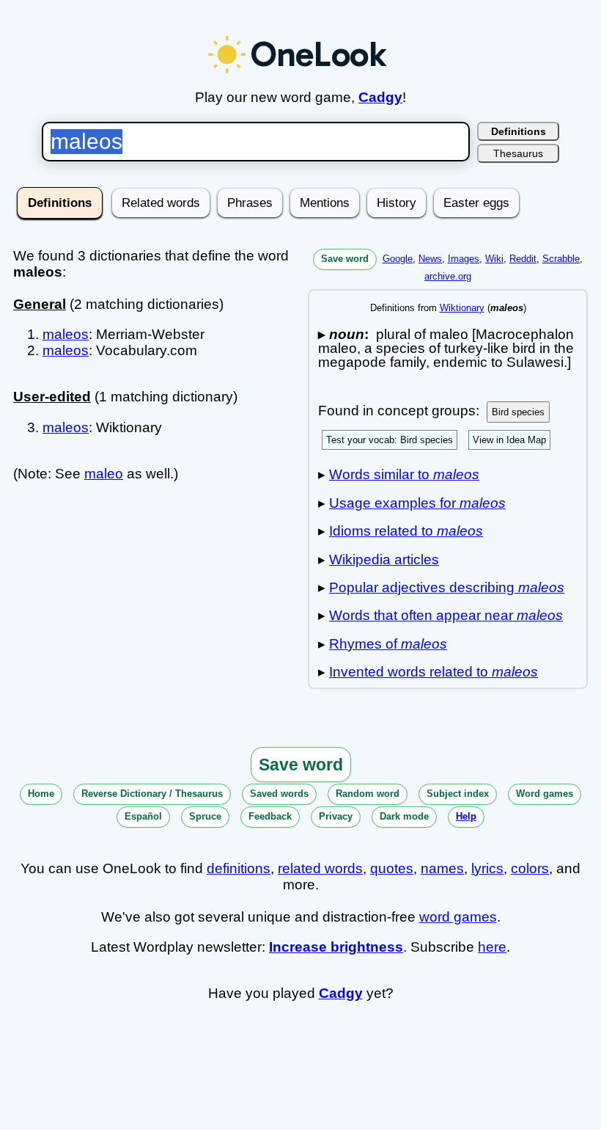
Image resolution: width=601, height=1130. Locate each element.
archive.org (447, 276)
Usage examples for (417, 503)
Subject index (458, 793)
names (442, 868)
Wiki (494, 258)
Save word (345, 258)
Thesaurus (518, 153)
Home (41, 793)
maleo (103, 473)
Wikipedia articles (384, 559)
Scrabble (561, 258)
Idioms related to (406, 531)
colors (530, 868)
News (430, 258)
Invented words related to (433, 671)
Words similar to (404, 474)
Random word (367, 793)
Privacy (336, 816)
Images (463, 258)
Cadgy (380, 97)
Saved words (279, 793)
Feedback (270, 816)
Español (143, 816)
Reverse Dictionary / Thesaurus (152, 793)
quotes (391, 868)
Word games (544, 793)
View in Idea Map (509, 439)
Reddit (523, 258)
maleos (66, 334)
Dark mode (404, 816)
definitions (238, 868)
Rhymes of (388, 644)
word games (458, 917)
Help (466, 816)
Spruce (205, 816)
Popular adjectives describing (446, 587)
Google (398, 258)
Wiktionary (462, 307)
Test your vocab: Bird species (389, 439)
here (492, 947)
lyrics (487, 868)
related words (320, 868)
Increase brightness (336, 947)
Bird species (518, 412)
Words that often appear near (446, 615)
